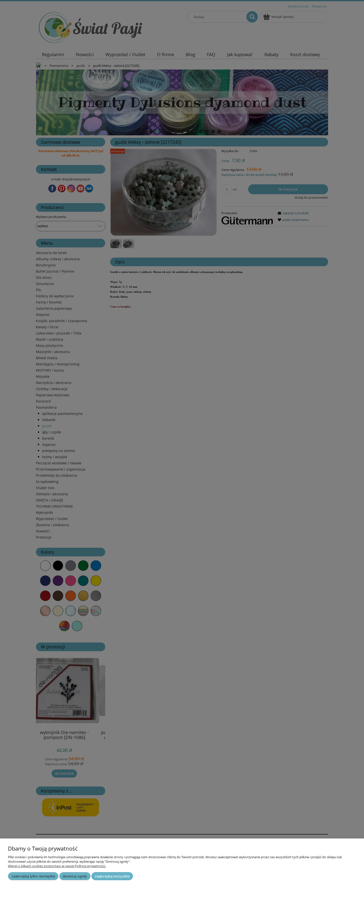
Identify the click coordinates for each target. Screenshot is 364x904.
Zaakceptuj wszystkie (112, 876)
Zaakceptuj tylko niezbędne (33, 876)
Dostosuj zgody (75, 876)
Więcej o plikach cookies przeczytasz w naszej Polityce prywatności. (57, 866)
